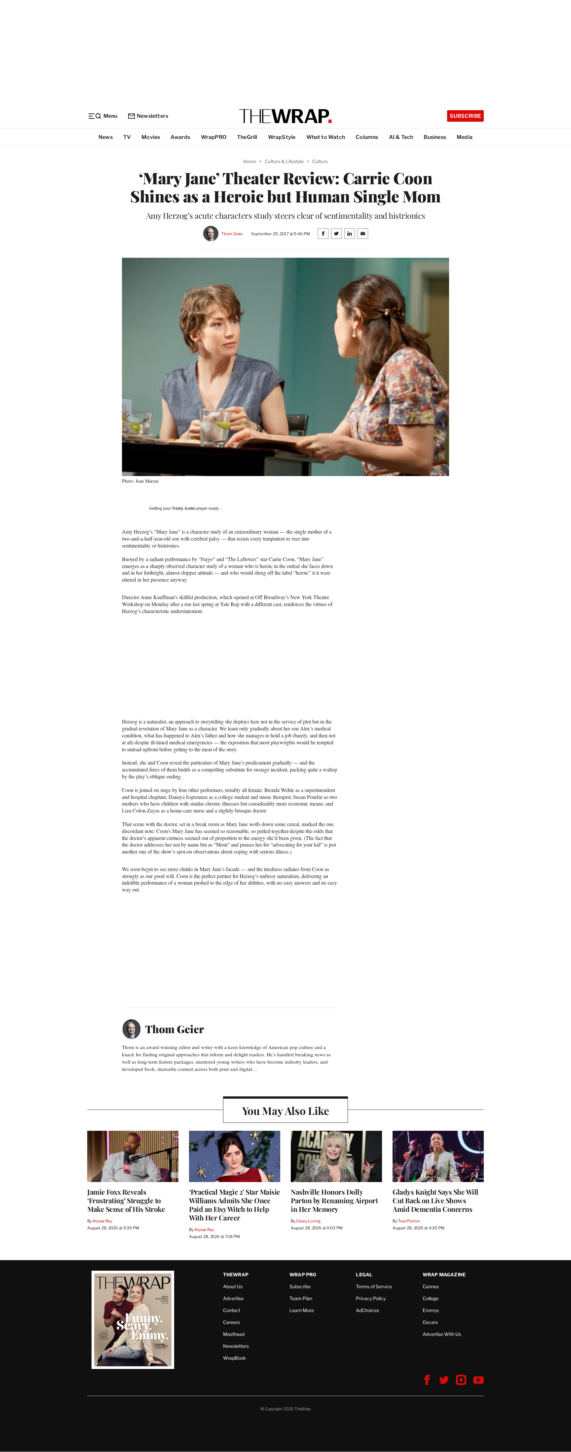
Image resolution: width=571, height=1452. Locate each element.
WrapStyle (282, 137)
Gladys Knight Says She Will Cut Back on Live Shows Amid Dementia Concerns (435, 1200)
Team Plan (300, 1298)
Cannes (431, 1286)
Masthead (234, 1334)
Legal (364, 1274)
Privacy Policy (371, 1298)
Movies (150, 137)
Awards (180, 137)
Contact (231, 1310)
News (105, 137)
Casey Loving (308, 1220)
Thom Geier (232, 233)
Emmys (431, 1310)
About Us (233, 1286)
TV (127, 137)
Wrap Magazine (444, 1274)
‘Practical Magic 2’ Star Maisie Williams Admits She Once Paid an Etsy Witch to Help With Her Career (234, 1204)
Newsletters (152, 116)
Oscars (430, 1322)
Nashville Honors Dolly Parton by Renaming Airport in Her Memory (334, 1200)
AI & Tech (401, 137)
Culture (320, 161)
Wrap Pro (303, 1274)
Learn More (301, 1310)
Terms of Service (374, 1286)
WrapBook (234, 1358)
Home (249, 161)
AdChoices (367, 1310)
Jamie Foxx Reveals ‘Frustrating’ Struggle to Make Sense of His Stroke (126, 1200)
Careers (231, 1322)
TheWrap (235, 1274)
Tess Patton (409, 1220)
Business (435, 137)
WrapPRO (213, 137)
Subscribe (465, 116)
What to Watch (325, 137)
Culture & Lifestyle (284, 161)
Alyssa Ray (102, 1220)
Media (465, 137)
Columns (367, 137)
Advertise (233, 1298)
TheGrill (247, 137)
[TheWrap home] (285, 116)
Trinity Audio (183, 508)
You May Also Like (285, 1110)
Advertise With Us (442, 1334)
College (430, 1298)
